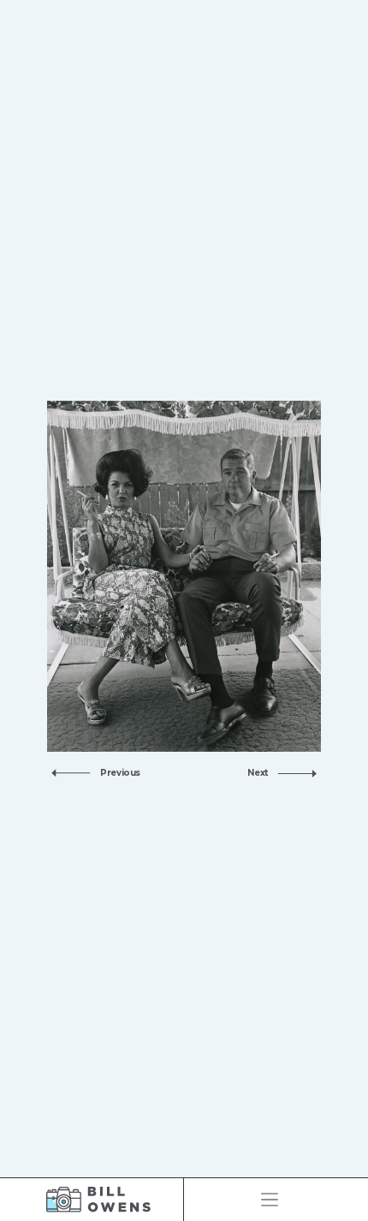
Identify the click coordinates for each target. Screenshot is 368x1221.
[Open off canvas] (269, 1199)
